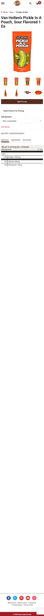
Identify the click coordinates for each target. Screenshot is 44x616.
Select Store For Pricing (13, 111)
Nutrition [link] (5, 140)
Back (5, 12)
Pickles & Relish (23, 12)
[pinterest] (21, 598)
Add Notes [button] (5, 127)
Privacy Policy (17, 605)
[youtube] (28, 598)
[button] (5, 81)
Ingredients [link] (15, 140)
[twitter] (15, 598)
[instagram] (34, 598)
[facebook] (9, 598)
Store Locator (22, 603)
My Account (12, 603)
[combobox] (22, 121)
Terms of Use (28, 605)
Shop (11, 12)
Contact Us (32, 603)
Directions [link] (27, 140)
